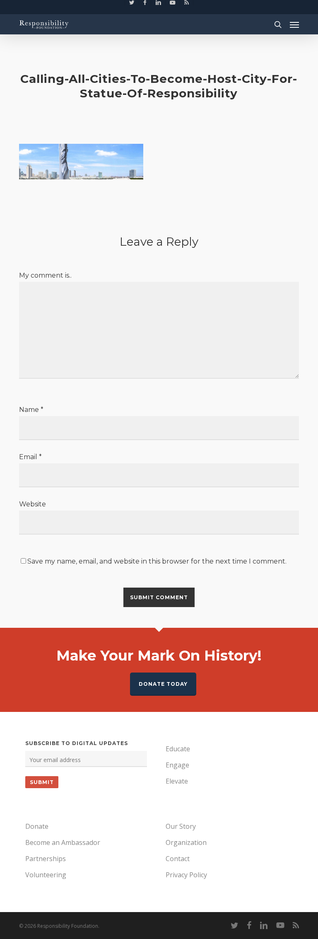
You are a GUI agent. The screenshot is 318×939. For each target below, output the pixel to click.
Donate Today (163, 684)
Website (32, 504)
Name (31, 410)
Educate (178, 748)
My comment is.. (45, 275)
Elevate (177, 781)
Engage (177, 765)
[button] (294, 24)
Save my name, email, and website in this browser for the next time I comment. (157, 561)
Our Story (181, 826)
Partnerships (45, 858)
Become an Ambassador (62, 842)
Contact (178, 858)
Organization (186, 842)
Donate (36, 826)
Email (30, 457)
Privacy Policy (186, 874)
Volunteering (45, 874)
